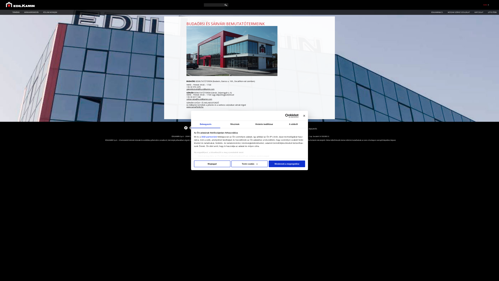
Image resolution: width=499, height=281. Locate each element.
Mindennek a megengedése (287, 164)
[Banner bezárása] (304, 116)
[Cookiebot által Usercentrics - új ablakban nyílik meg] (287, 116)
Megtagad (212, 164)
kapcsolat (479, 12)
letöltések (492, 12)
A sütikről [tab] (293, 124)
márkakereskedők (31, 12)
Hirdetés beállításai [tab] (264, 124)
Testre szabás (248, 164)
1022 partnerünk (209, 137)
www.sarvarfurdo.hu (194, 107)
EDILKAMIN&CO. (437, 12)
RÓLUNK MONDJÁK (50, 12)
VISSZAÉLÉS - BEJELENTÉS (308, 129)
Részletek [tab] (234, 124)
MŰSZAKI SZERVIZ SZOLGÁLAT (459, 12)
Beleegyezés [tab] (205, 124)
